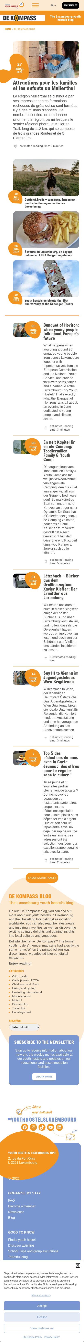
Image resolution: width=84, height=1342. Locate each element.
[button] (78, 1265)
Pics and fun (20, 1004)
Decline (42, 1317)
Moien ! (17, 1000)
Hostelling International (27, 992)
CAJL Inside (20, 976)
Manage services (41, 1295)
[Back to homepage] (14, 5)
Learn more (44, 1076)
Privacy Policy (52, 1337)
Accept (42, 1305)
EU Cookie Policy (32, 1337)
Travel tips (18, 1008)
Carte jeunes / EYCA (25, 980)
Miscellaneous (21, 996)
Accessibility (70, 5)
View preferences (42, 1328)
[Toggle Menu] (35, 5)
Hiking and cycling (23, 988)
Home (8, 29)
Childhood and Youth (25, 984)
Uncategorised (21, 1012)
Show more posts (42, 877)
